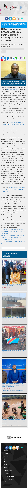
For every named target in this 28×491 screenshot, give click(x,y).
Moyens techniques (9, 476)
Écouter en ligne (8, 470)
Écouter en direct (8, 461)
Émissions (6, 456)
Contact (6, 484)
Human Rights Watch (13, 89)
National (4, 52)
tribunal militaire (18, 289)
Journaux (6, 459)
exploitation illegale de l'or (17, 425)
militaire (11, 356)
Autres (6, 467)
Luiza (10, 425)
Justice (16, 49)
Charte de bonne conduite (11, 482)
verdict (13, 289)
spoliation (11, 322)
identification (12, 390)
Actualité (22, 49)
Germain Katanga (6, 49)
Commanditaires (18, 390)
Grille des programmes (10, 479)
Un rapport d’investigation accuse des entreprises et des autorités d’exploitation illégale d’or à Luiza (13, 420)
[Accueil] (13, 7)
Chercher (22, 248)
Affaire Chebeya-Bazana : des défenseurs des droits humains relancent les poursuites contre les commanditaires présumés (13, 385)
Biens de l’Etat (16, 322)
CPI (12, 49)
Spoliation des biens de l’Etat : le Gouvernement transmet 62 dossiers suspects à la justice (13, 318)
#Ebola (6, 464)
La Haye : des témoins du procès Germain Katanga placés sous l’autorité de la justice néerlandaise (13, 231)
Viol (17, 356)
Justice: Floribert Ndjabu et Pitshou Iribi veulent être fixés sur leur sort (14, 189)
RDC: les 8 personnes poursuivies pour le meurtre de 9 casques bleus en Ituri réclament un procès (12, 237)
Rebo (10, 289)
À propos (7, 473)
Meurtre (14, 356)
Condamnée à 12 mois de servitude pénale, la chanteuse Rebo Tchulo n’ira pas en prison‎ (13, 285)
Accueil (6, 450)
